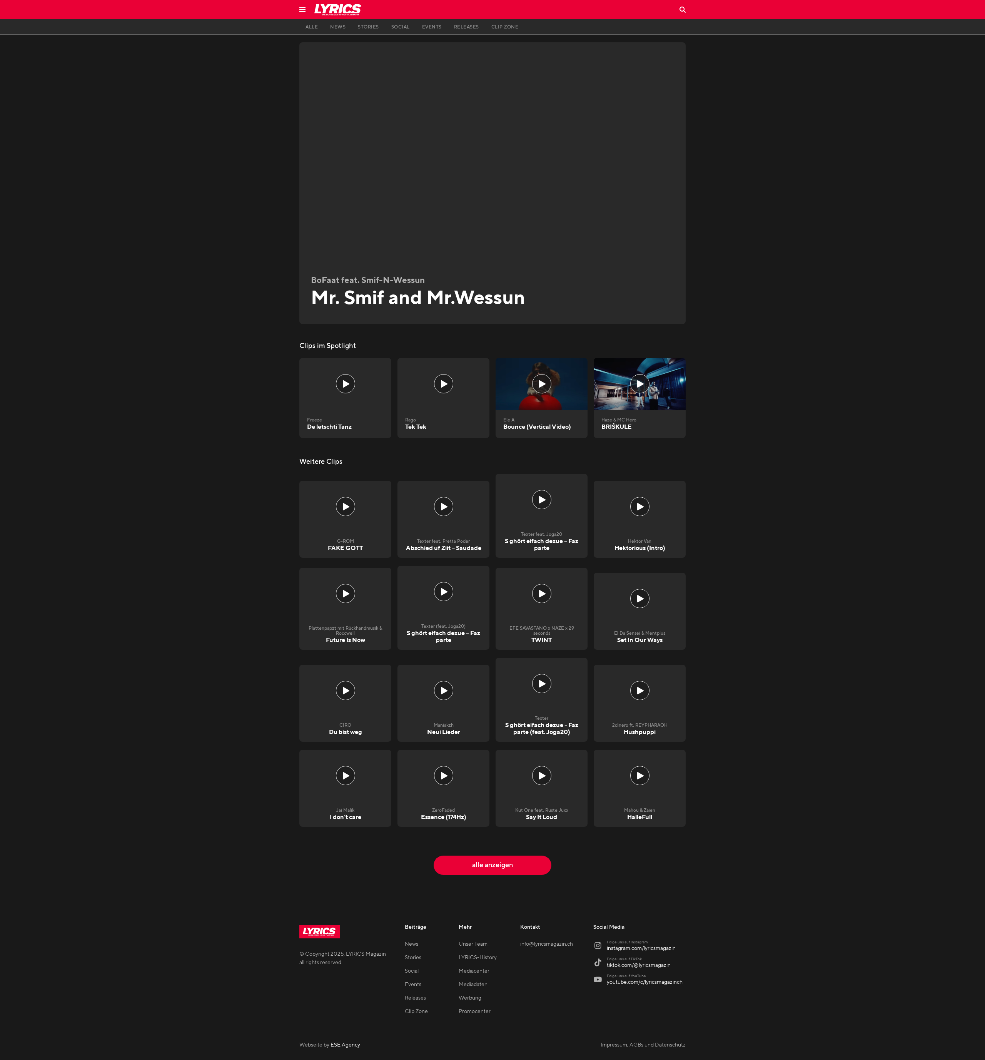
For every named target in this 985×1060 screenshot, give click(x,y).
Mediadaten (473, 984)
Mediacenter (474, 971)
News (411, 944)
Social (412, 971)
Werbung (470, 998)
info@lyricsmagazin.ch (546, 944)
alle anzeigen (492, 865)
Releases (415, 998)
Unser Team (473, 944)
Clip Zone (416, 1011)
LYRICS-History (478, 957)
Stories (413, 957)
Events (413, 984)
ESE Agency (345, 1045)
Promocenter (475, 1011)
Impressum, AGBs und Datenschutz (643, 1045)
